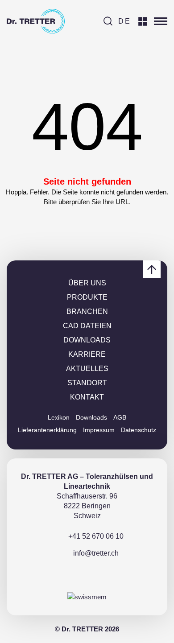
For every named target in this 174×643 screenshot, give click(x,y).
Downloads (91, 417)
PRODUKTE (87, 297)
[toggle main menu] (160, 21)
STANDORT (87, 383)
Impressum (99, 429)
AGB (119, 417)
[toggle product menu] (142, 21)
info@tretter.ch (96, 553)
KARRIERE (87, 354)
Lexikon (59, 417)
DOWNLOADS (87, 340)
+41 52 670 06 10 (96, 536)
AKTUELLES (87, 368)
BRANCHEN (87, 311)
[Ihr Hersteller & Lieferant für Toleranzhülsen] (36, 21)
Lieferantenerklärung (47, 429)
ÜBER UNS (87, 283)
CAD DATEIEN (87, 326)
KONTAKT (87, 397)
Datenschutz (138, 429)
